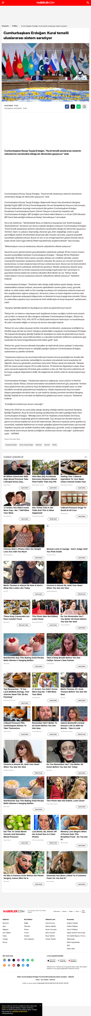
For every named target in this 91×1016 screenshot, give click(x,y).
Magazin (5, 929)
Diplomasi (39, 445)
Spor (4, 926)
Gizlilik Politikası (72, 926)
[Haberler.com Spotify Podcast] (32, 960)
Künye (77, 911)
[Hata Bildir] (41, 983)
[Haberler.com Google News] (4, 960)
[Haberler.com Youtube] (14, 965)
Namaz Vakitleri (51, 926)
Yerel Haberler (29, 939)
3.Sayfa (5, 939)
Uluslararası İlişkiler (11, 445)
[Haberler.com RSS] (4, 965)
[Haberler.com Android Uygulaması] (62, 960)
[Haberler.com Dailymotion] (28, 965)
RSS (68, 945)
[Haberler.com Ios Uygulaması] (51, 960)
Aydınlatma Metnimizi (19, 1011)
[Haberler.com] (14, 911)
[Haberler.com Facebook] (9, 960)
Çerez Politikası (72, 929)
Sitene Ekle (71, 949)
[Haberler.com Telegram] (23, 965)
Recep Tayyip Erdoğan (26, 445)
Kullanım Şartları (72, 923)
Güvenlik (47, 445)
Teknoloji (27, 926)
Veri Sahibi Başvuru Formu (76, 936)
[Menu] (3, 2)
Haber (38, 980)
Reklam (64, 911)
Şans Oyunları (50, 933)
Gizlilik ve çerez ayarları (29, 983)
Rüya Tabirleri (50, 936)
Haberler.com (50, 919)
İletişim (71, 911)
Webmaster (71, 939)
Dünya (5, 942)
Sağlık (26, 923)
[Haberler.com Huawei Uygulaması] (72, 960)
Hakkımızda (56, 911)
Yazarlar (27, 936)
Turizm (26, 933)
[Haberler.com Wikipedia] (9, 965)
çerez (4, 1008)
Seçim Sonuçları (51, 929)
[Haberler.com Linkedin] (23, 960)
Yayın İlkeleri (83, 911)
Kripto (5, 936)
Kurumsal (70, 919)
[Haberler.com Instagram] (18, 960)
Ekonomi (6, 923)
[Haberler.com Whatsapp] (28, 960)
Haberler (6, 919)
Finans (26, 929)
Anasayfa (5, 26)
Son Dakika (6, 933)
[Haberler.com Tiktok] (18, 965)
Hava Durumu (50, 923)
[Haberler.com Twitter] (14, 960)
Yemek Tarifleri (51, 939)
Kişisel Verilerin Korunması (76, 933)
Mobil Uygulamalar (73, 942)
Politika (14, 26)
